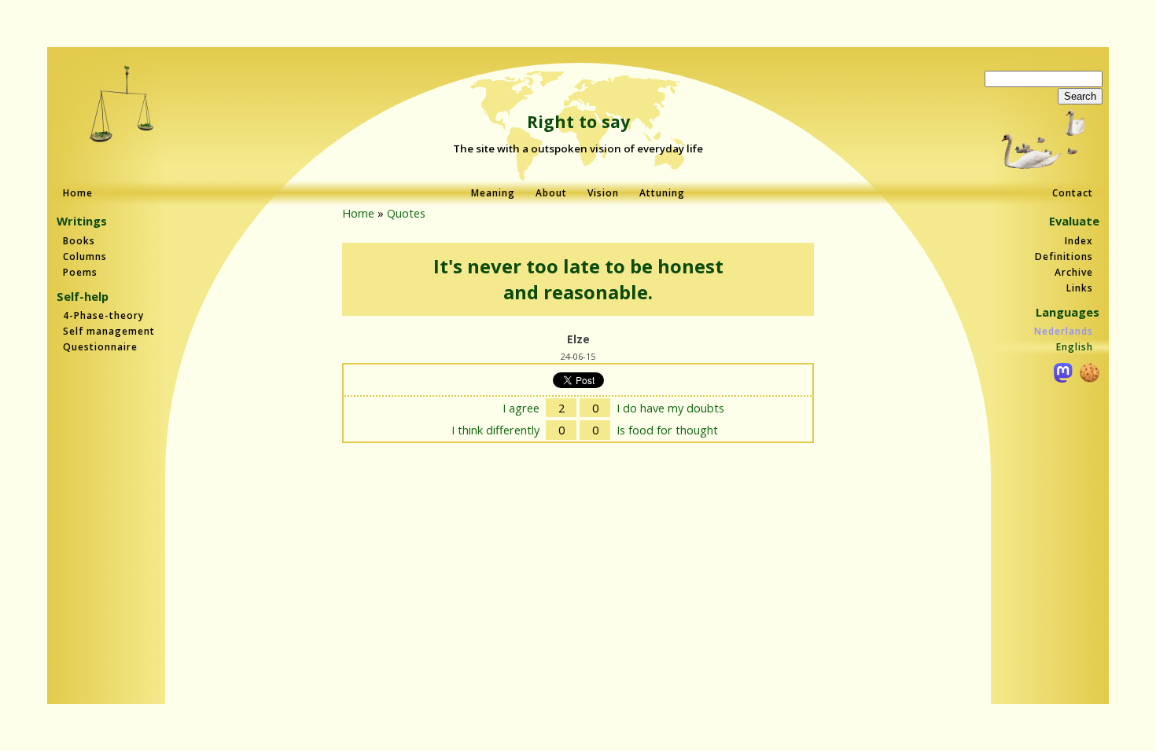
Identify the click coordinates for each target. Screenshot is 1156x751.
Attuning (662, 193)
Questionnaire (100, 347)
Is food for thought (667, 430)
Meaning (493, 193)
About (551, 193)
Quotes (406, 213)
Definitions (1064, 256)
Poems (80, 272)
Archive (1074, 272)
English (1074, 347)
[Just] (122, 105)
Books (79, 240)
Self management (109, 331)
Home (78, 193)
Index (1079, 240)
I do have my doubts (670, 408)
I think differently (495, 430)
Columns (85, 256)
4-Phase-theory (103, 315)
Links (1079, 288)
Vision (603, 193)
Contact (1072, 193)
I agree (521, 408)
